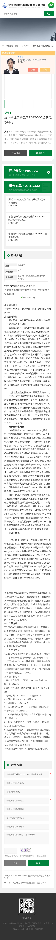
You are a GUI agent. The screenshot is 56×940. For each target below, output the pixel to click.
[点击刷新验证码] (25, 850)
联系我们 (40, 153)
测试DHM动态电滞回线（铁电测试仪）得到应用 (27, 201)
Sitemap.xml (18, 929)
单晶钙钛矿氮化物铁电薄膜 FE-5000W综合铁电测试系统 (27, 218)
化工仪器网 (29, 929)
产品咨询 (15, 153)
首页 (17, 46)
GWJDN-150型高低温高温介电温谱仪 (29, 883)
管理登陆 (39, 929)
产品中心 (26, 46)
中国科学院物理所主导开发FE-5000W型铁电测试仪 (27, 235)
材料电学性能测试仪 (41, 46)
